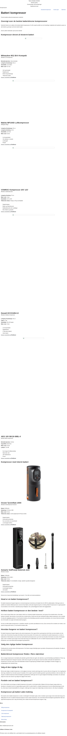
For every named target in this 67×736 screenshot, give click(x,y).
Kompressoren (3, 7)
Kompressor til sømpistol (7, 710)
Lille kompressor (5, 713)
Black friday (4, 719)
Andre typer (56, 9)
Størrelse (63, 9)
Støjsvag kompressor (6, 716)
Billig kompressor (5, 707)
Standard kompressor (46, 9)
